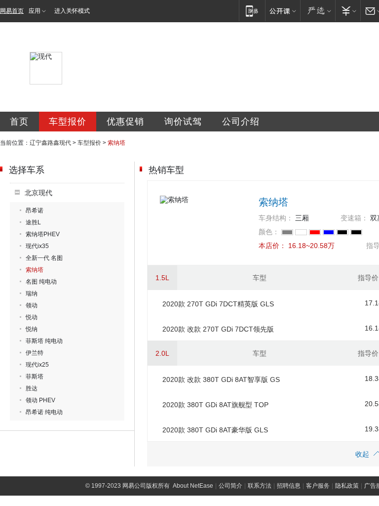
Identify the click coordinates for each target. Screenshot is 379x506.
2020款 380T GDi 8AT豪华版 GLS (215, 430)
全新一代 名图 (44, 257)
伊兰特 (34, 352)
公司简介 (230, 485)
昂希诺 (34, 210)
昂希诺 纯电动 (44, 412)
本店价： (272, 246)
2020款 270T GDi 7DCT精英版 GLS (218, 304)
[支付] (347, 10)
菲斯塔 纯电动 (44, 340)
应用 (34, 10)
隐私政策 (347, 485)
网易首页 (12, 10)
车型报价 (67, 121)
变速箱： (354, 218)
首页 (19, 121)
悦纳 (32, 329)
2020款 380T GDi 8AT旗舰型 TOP (215, 405)
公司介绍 (241, 121)
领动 (32, 305)
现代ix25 (37, 364)
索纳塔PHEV (43, 234)
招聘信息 (289, 485)
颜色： (269, 232)
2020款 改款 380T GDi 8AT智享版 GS (221, 379)
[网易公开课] (282, 10)
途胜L (33, 222)
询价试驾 (183, 121)
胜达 (32, 388)
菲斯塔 (34, 376)
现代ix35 (37, 246)
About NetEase (193, 485)
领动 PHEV (40, 400)
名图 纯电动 (41, 281)
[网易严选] (317, 10)
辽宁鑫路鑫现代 (50, 142)
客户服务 (318, 485)
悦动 (32, 317)
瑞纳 (32, 293)
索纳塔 (34, 269)
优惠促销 (125, 121)
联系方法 (259, 485)
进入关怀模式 (72, 10)
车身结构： (276, 218)
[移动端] (252, 10)
